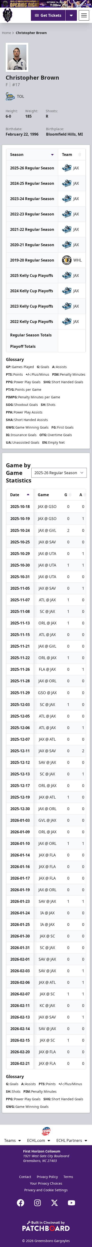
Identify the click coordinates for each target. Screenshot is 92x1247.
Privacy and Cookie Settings (46, 1190)
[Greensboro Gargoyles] (7, 15)
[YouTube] (71, 1202)
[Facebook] (20, 1202)
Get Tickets (51, 15)
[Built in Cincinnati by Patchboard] (46, 1226)
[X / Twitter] (54, 1202)
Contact (25, 1176)
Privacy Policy (47, 1176)
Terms (68, 1176)
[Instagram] (37, 1202)
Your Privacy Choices (46, 1183)
